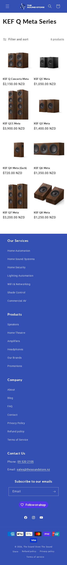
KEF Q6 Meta (42, 167)
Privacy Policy (16, 423)
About (11, 389)
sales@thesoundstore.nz (33, 469)
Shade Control (16, 292)
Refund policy (16, 431)
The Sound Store (32, 547)
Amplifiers (13, 341)
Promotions (14, 366)
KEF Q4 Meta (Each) (15, 167)
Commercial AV (16, 300)
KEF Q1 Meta (42, 78)
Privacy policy (47, 551)
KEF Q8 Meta (42, 212)
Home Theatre (16, 332)
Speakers (13, 324)
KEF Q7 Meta (11, 212)
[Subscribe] (54, 491)
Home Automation (18, 250)
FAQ (10, 406)
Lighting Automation (20, 275)
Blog (10, 397)
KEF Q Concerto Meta (16, 78)
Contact (12, 414)
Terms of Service (17, 439)
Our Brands (14, 357)
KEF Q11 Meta (11, 123)
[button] (7, 6)
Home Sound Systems (21, 259)
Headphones (15, 349)
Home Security (16, 267)
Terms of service (35, 557)
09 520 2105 (25, 461)
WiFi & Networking (18, 284)
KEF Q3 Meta (42, 123)
